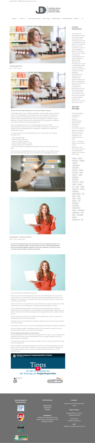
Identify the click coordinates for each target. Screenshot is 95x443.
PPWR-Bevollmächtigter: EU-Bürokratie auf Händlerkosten (78, 115)
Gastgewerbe (75, 177)
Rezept (79, 198)
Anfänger (74, 158)
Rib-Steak (74, 201)
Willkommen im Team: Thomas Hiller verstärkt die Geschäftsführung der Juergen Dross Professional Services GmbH (78, 150)
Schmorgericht (75, 205)
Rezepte (14, 18)
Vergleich (74, 217)
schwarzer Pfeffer (76, 208)
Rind (79, 201)
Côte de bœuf (75, 167)
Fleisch (81, 172)
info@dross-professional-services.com (74, 426)
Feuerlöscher (75, 172)
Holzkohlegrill (75, 191)
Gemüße (74, 184)
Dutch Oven (74, 170)
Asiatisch (80, 158)
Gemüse (81, 182)
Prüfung (74, 198)
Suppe (73, 215)
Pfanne (73, 196)
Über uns (22, 18)
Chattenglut (82, 160)
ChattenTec (74, 163)
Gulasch (82, 186)
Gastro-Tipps (46, 18)
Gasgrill (80, 175)
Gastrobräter (75, 179)
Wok (82, 219)
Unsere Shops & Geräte (34, 18)
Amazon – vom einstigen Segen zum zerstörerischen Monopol (78, 143)
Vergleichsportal (75, 219)
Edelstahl (81, 170)
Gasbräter (74, 175)
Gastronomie (75, 182)
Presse (19, 68)
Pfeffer (78, 196)
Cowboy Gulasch (75, 165)
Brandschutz (75, 160)
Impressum (47, 407)
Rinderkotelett (75, 203)
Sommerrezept (81, 210)
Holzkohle (82, 189)
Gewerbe (80, 184)
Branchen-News (56, 18)
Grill (73, 186)
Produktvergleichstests (16, 66)
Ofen (83, 193)
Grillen (77, 186)
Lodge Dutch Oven (76, 193)
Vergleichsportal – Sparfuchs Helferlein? (21, 237)
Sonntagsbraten (75, 212)
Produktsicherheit (67, 18)
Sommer (74, 210)
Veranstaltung (80, 215)
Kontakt (76, 18)
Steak (82, 212)
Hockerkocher (75, 189)
